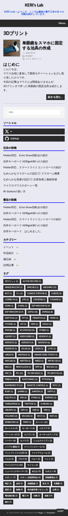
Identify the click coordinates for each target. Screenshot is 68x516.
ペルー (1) (35, 459)
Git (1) (23, 324)
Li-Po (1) (52, 349)
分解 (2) (36, 496)
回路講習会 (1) (51, 477)
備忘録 (7, 259)
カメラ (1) (24, 441)
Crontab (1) (39, 300)
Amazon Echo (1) (13, 287)
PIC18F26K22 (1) (35, 373)
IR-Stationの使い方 (14, 191)
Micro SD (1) (54, 361)
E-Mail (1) (22, 306)
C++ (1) (19, 294)
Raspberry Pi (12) (13, 385)
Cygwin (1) (55, 300)
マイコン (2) (32, 465)
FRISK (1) (54, 318)
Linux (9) (9, 355)
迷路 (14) (48, 496)
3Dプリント (37, 59)
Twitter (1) (30, 404)
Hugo (40, 513)
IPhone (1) (10, 330)
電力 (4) (25, 496)
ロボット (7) (10, 477)
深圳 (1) (8, 490)
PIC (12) (19, 373)
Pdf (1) (8, 373)
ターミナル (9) (11, 428)
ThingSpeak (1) (12, 404)
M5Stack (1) (24, 355)
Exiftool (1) (11, 318)
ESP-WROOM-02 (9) (41, 306)
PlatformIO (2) (29, 379)
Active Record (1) (32, 281)
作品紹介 (29, 56)
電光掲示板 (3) (11, 496)
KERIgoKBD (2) (27, 337)
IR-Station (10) (27, 330)
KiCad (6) (25, 349)
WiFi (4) (53, 416)
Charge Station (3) (37, 294)
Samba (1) (22, 392)
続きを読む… (55, 97)
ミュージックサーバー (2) (16, 471)
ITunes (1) (44, 330)
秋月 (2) (46, 484)
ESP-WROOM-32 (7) (14, 312)
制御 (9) (19, 490)
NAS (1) (8, 367)
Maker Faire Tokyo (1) (45, 355)
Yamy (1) (27, 422)
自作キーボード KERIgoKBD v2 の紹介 (25, 161)
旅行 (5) (8, 502)
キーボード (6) (28, 428)
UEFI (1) (24, 410)
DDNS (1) (9, 306)
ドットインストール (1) (34, 447)
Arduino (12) (49, 287)
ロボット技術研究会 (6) (30, 477)
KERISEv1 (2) (45, 337)
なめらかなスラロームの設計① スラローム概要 (31, 173)
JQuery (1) (10, 337)
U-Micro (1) (46, 404)
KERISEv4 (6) (44, 343)
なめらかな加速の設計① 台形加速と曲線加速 (30, 179)
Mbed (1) (39, 361)
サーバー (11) (42, 422)
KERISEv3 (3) (27, 343)
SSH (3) (23, 398)
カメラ (28, 59)
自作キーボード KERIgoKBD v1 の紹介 (25, 225)
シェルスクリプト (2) (42, 441)
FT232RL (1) (10, 324)
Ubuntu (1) (10, 410)
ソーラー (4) (10, 441)
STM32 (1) (35, 398)
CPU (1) (25, 300)
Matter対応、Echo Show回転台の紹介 (25, 155)
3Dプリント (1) (11, 281)
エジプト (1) (29, 435)
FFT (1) (25, 318)
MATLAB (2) (10, 361)
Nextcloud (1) (23, 367)
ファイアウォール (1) (41, 453)
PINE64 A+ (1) (11, 379)
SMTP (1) (51, 392)
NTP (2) (38, 367)
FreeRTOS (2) (39, 318)
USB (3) (35, 410)
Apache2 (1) (32, 287)
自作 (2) (19, 484)
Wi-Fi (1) (41, 416)
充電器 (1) (58, 484)
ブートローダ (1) (12, 435)
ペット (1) (49, 459)
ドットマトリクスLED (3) (16, 453)
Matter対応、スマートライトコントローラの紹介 (32, 167)
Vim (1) (47, 410)
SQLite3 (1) (10, 398)
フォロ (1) (9, 459)
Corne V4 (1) (11, 300)
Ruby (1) (9, 392)
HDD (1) (34, 324)
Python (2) (47, 379)
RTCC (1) (56, 385)
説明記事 (8, 265)
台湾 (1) (55, 490)
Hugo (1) (47, 324)
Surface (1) (50, 398)
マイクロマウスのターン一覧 (20, 185)
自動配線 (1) (32, 484)
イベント (8, 247)
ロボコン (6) (50, 471)
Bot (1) (8, 294)
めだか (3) (36, 471)
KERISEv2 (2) (11, 343)
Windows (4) (11, 422)
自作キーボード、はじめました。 (23, 231)
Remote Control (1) (37, 385)
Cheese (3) (56, 294)
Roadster (51, 513)
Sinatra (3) (37, 392)
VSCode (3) (27, 416)
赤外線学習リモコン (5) (37, 490)
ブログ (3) (22, 459)
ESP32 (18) (32, 312)
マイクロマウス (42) (14, 465)
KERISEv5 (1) (11, 349)
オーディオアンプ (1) (48, 435)
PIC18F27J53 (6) (54, 373)
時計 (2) (8, 484)
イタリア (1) (44, 428)
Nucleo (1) (52, 367)
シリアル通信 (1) (12, 447)
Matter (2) (25, 361)
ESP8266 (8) (47, 312)
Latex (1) (39, 349)
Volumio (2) (11, 416)
